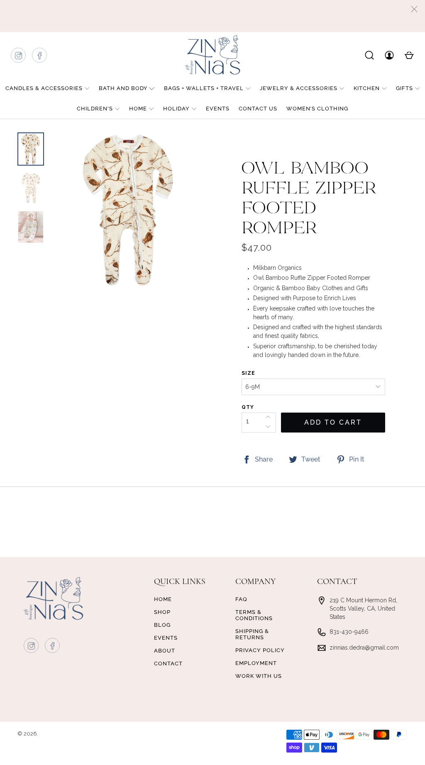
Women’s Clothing (317, 108)
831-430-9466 (349, 631)
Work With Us (258, 676)
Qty (248, 407)
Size (248, 373)
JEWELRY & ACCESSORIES (298, 88)
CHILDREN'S (95, 108)
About (164, 651)
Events (218, 108)
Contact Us (258, 108)
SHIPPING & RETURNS (252, 634)
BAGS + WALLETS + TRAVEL (204, 88)
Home (138, 108)
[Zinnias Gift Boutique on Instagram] (18, 57)
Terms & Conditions (254, 615)
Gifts (404, 88)
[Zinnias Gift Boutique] (212, 55)
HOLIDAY (176, 108)
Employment (256, 663)
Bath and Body (123, 88)
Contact (168, 663)
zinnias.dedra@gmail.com (364, 647)
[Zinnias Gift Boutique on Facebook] (39, 57)
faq (241, 599)
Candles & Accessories (44, 88)
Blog (162, 625)
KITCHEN (367, 88)
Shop (162, 612)
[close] (414, 9)
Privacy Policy (260, 650)
